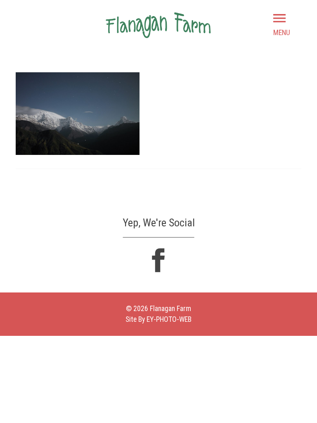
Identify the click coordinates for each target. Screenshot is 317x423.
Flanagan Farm (158, 25)
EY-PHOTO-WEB (169, 319)
